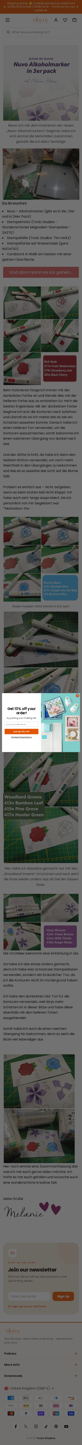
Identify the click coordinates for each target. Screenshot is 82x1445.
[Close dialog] (77, 695)
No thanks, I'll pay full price (21, 737)
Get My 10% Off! (21, 731)
